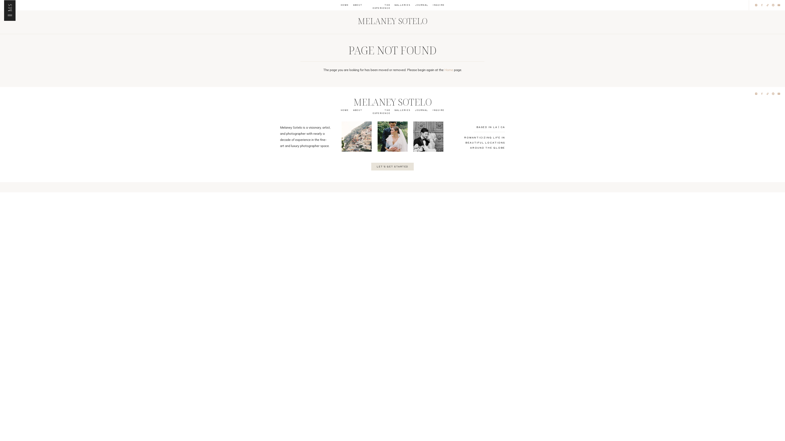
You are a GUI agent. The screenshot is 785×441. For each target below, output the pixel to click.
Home (448, 70)
